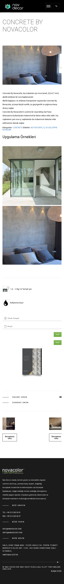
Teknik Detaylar (13, 318)
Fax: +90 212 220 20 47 (11, 516)
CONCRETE (17, 128)
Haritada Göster (10, 555)
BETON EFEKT (36, 128)
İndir (57, 334)
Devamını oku (9, 437)
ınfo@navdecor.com (11, 529)
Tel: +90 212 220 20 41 (11, 512)
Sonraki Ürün (20, 403)
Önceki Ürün (19, 397)
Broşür (10, 326)
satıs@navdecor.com (12, 533)
